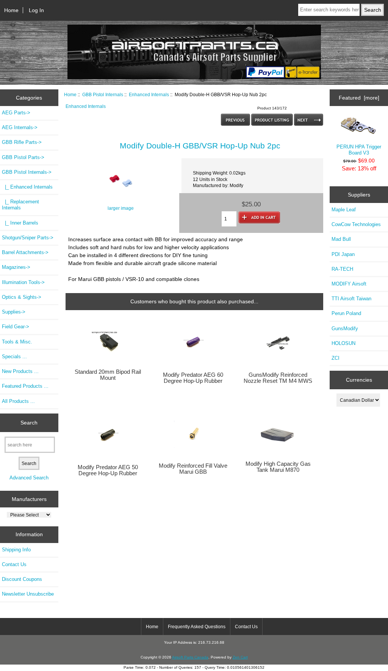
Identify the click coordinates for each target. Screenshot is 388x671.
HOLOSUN (343, 343)
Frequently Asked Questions (196, 626)
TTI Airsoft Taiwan (351, 298)
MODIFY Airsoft (349, 284)
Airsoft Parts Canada (190, 657)
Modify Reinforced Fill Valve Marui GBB (193, 469)
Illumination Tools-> (23, 282)
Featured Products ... (25, 386)
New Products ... (20, 371)
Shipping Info (16, 549)
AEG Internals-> (20, 127)
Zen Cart (240, 657)
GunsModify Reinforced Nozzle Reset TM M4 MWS (278, 378)
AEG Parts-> (16, 112)
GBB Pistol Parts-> (23, 157)
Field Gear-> (15, 326)
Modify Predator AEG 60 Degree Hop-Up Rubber (193, 378)
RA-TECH (342, 269)
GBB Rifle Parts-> (22, 142)
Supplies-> (13, 312)
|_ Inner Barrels (20, 223)
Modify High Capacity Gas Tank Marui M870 (278, 467)
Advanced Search (28, 478)
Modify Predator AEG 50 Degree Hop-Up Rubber (108, 470)
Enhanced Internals (149, 94)
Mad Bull (341, 239)
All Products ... (18, 401)
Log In (36, 10)
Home (11, 10)
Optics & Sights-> (21, 297)
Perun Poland (346, 313)
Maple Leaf (344, 209)
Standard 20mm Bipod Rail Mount (108, 375)
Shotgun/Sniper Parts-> (27, 237)
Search (29, 423)
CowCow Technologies (356, 224)
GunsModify (345, 328)
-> (27, 172)
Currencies (359, 380)
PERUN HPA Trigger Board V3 (358, 150)
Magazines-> (16, 267)
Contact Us (14, 564)
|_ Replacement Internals (20, 205)
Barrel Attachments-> (25, 252)
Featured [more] (359, 98)
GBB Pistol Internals (102, 94)
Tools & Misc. (17, 342)
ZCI (336, 358)
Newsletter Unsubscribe (28, 594)
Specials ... (14, 356)
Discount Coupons (22, 579)
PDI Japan (343, 254)
